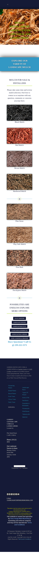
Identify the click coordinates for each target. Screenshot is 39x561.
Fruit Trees (11, 396)
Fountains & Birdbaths (19, 330)
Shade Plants (12, 390)
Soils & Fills (25, 397)
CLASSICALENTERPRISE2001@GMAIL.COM (20, 500)
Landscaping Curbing (19, 334)
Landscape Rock (25, 388)
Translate (24, 468)
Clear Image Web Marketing (20, 518)
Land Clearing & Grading (19, 338)
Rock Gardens (19, 318)
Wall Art (24, 417)
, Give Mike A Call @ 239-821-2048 (20, 535)
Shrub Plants (12, 393)
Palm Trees (11, 402)
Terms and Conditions (24, 539)
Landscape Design (19, 322)
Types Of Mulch (25, 393)
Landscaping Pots (19, 326)
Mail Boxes (25, 411)
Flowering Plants (11, 387)
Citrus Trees (12, 399)
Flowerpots (25, 408)
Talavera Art (26, 414)
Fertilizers (25, 400)
